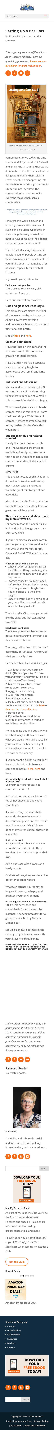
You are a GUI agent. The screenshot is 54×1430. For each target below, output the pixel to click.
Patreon (11, 1347)
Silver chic (11, 471)
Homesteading (14, 1330)
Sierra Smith (14, 36)
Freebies (11, 1343)
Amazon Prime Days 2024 (20, 1302)
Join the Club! (17, 1261)
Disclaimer (16, 1425)
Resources (12, 1339)
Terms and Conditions (34, 1425)
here (17, 335)
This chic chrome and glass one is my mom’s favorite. (27, 518)
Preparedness (13, 1334)
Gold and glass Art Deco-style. (25, 306)
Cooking (11, 1326)
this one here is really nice (20, 709)
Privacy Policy (41, 1421)
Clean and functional (18, 342)
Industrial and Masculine (21, 382)
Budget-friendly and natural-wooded (24, 437)
